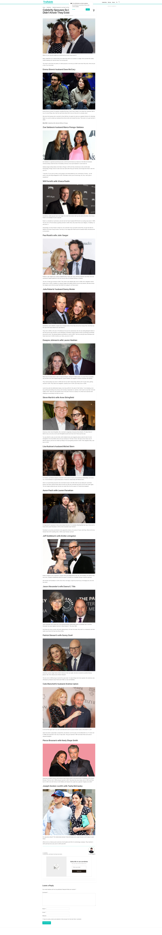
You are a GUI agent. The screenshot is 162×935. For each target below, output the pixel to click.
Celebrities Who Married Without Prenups (58, 123)
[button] (119, 2)
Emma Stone (46, 854)
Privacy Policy (116, 930)
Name (44, 908)
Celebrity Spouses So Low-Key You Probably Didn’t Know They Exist (66, 7)
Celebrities (104, 2)
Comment (45, 892)
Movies (109, 2)
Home (44, 7)
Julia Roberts (51, 854)
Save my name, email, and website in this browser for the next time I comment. (62, 919)
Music (113, 2)
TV (116, 2)
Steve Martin (60, 854)
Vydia (44, 391)
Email (44, 912)
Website (44, 915)
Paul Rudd (55, 854)
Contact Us (109, 930)
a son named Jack (71, 281)
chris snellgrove (92, 854)
